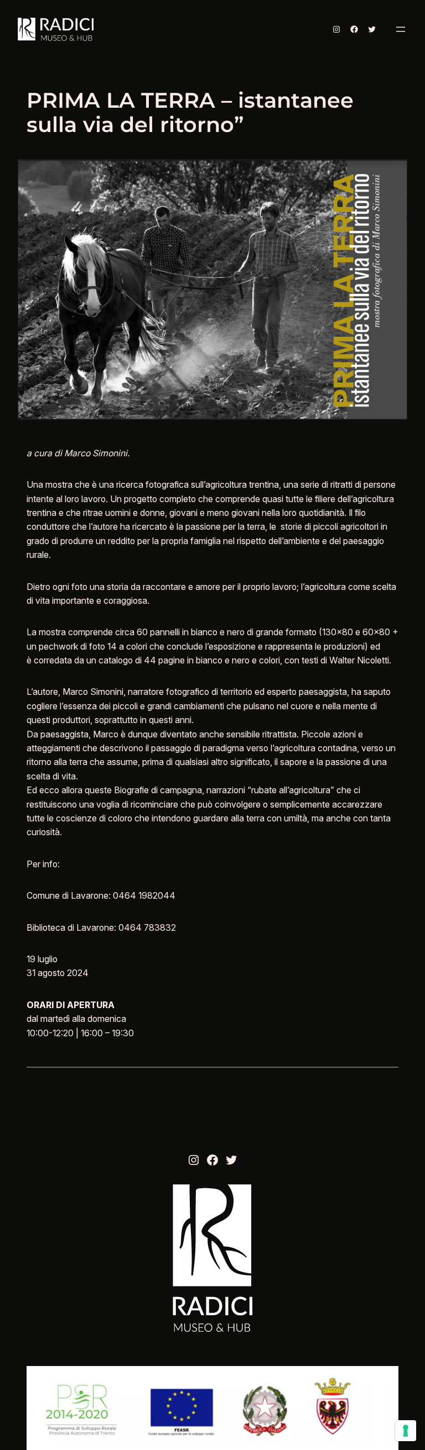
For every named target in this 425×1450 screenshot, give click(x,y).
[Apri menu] (400, 29)
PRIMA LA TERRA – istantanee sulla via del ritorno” (190, 112)
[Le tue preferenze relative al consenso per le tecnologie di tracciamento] (405, 1430)
